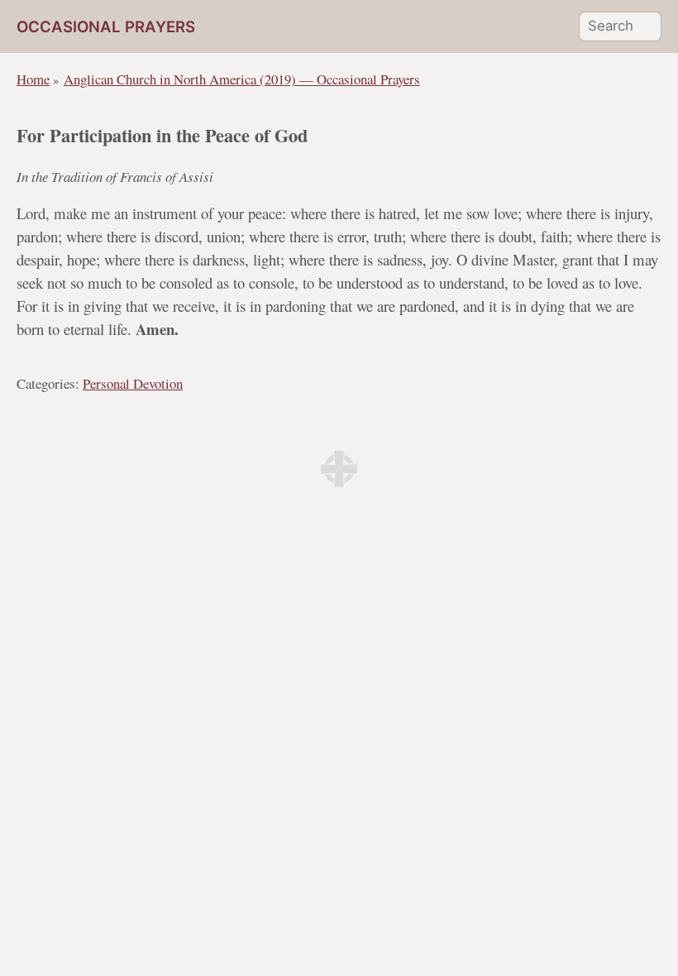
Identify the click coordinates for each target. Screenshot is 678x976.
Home (33, 79)
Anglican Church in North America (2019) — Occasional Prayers (242, 79)
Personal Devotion (133, 383)
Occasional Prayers (106, 26)
